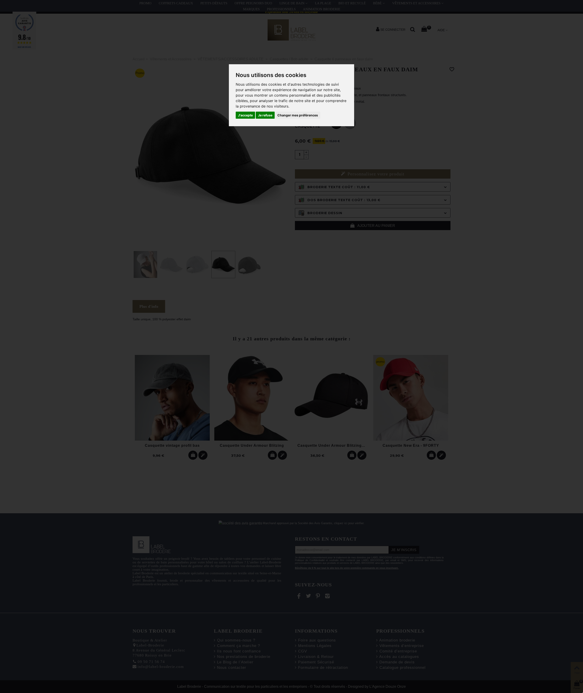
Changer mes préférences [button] (297, 115)
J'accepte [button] (245, 115)
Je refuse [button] (265, 115)
